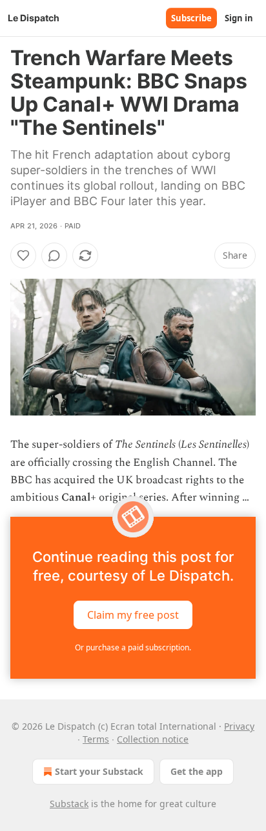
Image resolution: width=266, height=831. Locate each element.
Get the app (196, 771)
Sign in (239, 18)
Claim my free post (133, 615)
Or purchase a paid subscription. (133, 647)
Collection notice (153, 739)
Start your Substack (99, 771)
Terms (96, 739)
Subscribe (191, 18)
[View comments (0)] (54, 255)
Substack (69, 803)
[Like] (23, 255)
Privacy (239, 726)
